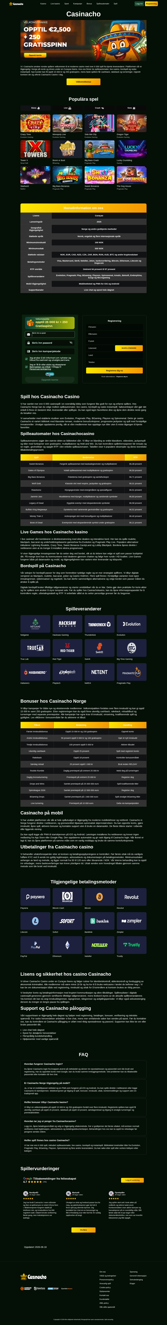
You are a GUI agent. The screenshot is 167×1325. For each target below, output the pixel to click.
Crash (97, 108)
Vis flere (83, 1230)
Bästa (33, 108)
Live (66, 108)
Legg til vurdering (133, 1180)
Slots (129, 108)
